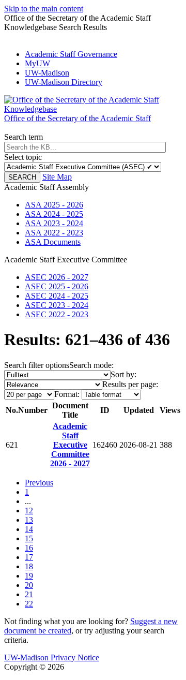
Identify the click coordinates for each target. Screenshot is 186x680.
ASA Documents (53, 242)
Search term (23, 136)
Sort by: (123, 374)
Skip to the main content (43, 8)
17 (29, 557)
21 (29, 594)
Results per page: (130, 384)
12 (29, 510)
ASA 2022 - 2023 (54, 232)
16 (29, 547)
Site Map (57, 176)
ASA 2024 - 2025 (54, 214)
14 (29, 529)
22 (29, 603)
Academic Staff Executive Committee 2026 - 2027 (70, 445)
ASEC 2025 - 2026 (56, 286)
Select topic (23, 157)
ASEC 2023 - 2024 (56, 305)
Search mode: (91, 365)
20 (29, 585)
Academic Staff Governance (71, 54)
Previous (39, 482)
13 (29, 519)
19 (29, 575)
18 (29, 566)
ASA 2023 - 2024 (54, 223)
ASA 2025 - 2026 (54, 204)
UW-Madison (47, 72)
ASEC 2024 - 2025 (56, 295)
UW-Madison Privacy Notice (51, 657)
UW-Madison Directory (63, 82)
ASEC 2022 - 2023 (56, 314)
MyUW (37, 63)
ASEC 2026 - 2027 (56, 277)
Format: (67, 394)
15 (29, 538)
